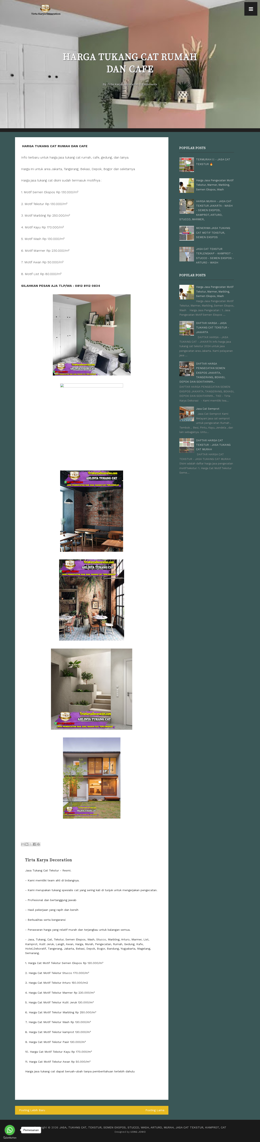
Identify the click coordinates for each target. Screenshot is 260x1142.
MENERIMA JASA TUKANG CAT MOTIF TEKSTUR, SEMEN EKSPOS (213, 233)
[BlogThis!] (27, 844)
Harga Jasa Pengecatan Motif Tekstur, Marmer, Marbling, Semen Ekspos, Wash (214, 185)
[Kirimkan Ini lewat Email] (23, 844)
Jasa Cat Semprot (207, 408)
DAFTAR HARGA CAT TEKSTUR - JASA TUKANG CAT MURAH (213, 445)
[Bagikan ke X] (31, 844)
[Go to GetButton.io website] (9, 1138)
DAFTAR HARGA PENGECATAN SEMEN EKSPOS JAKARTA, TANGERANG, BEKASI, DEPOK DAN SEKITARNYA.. (202, 372)
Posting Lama (154, 1110)
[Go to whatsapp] (10, 1130)
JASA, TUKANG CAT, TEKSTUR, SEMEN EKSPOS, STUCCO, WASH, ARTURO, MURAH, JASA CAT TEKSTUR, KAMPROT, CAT (142, 1127)
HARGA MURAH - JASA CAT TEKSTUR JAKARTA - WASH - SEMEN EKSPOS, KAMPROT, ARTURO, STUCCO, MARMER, (206, 210)
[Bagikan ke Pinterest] (38, 844)
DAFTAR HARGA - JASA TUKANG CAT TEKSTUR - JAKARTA (212, 328)
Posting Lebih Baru (32, 1110)
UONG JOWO (138, 1131)
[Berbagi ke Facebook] (34, 844)
